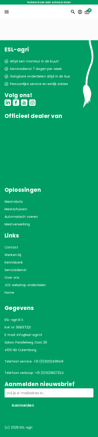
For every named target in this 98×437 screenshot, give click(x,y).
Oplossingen (23, 190)
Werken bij (13, 255)
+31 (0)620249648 (48, 361)
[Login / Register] (80, 11)
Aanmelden (23, 405)
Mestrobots (14, 201)
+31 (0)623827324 (49, 372)
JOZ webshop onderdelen (25, 285)
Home (9, 292)
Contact (11, 247)
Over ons (12, 277)
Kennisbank (14, 262)
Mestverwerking (17, 224)
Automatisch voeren (21, 216)
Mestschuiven (16, 209)
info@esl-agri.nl (29, 335)
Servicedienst (15, 270)
